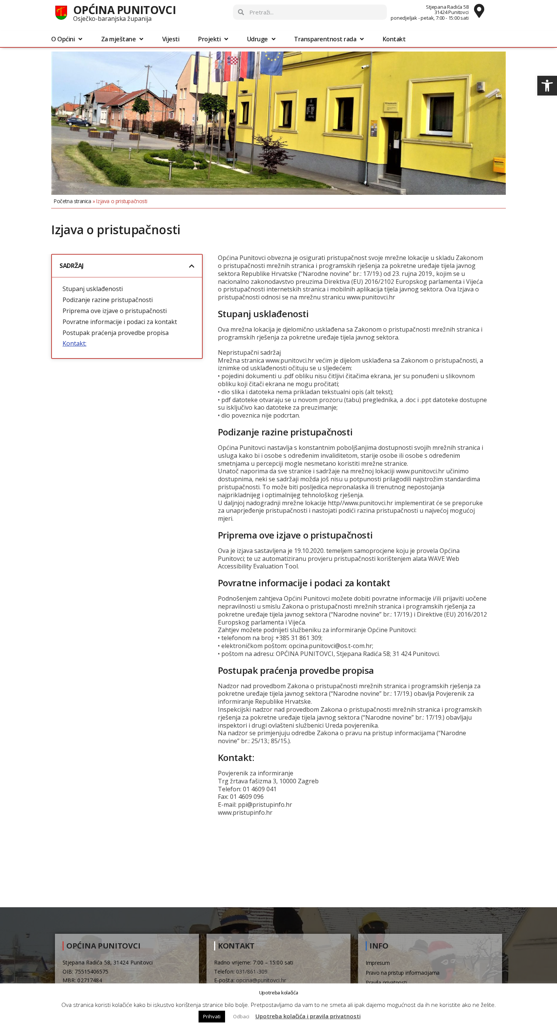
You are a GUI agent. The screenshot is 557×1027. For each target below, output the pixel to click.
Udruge (257, 39)
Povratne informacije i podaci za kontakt (120, 322)
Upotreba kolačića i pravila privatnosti (308, 1016)
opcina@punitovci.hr (261, 980)
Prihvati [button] (212, 1016)
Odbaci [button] (241, 1016)
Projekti (209, 39)
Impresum (378, 962)
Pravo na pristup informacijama (403, 972)
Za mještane (118, 39)
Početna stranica (72, 201)
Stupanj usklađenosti (93, 289)
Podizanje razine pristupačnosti (108, 300)
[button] (547, 85)
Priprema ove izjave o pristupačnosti (115, 311)
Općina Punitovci (124, 9)
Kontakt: (74, 344)
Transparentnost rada (325, 39)
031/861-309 (252, 971)
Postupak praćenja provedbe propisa (116, 333)
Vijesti (171, 39)
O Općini (63, 39)
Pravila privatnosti (386, 982)
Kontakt (394, 39)
